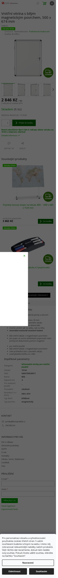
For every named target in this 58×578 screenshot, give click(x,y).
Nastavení (28, 562)
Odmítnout (14, 571)
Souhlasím (41, 571)
